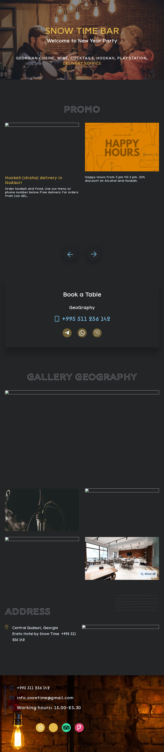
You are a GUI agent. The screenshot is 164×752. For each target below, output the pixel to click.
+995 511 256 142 (86, 318)
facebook (53, 727)
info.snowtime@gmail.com (45, 697)
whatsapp (82, 332)
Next (94, 254)
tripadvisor (66, 727)
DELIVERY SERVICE (82, 63)
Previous (70, 254)
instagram (40, 727)
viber (97, 332)
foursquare (79, 727)
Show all (150, 574)
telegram (67, 332)
